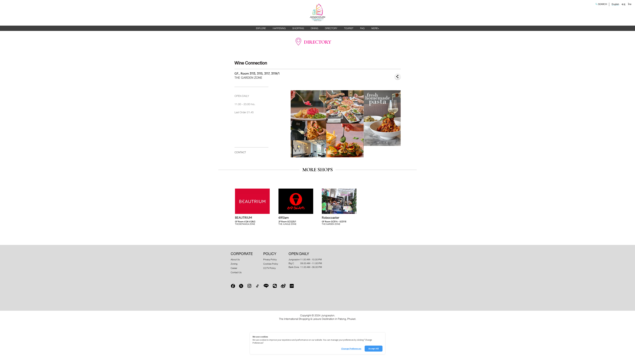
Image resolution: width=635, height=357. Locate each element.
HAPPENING (279, 28)
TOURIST (348, 28)
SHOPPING (298, 28)
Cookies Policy (270, 264)
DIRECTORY (331, 28)
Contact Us (236, 272)
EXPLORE (261, 28)
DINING (314, 28)
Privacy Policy (270, 260)
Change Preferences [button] (351, 348)
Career (234, 268)
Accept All (373, 348)
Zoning (234, 264)
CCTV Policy (269, 268)
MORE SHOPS (317, 169)
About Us (235, 260)
